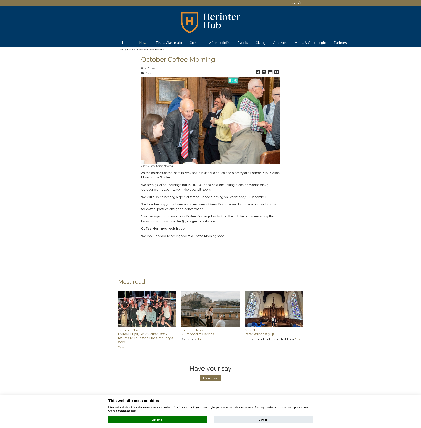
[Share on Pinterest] (276, 73)
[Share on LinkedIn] (270, 73)
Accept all (157, 419)
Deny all (263, 419)
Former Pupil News (128, 330)
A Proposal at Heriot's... (198, 334)
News (121, 49)
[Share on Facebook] (258, 73)
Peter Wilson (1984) (259, 334)
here (134, 410)
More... (121, 347)
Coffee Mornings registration (163, 228)
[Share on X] (264, 73)
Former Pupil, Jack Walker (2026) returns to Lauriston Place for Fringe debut (145, 338)
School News (252, 330)
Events (131, 49)
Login (292, 3)
